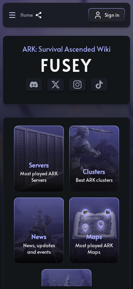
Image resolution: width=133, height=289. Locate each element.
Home (26, 15)
